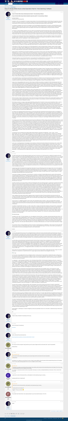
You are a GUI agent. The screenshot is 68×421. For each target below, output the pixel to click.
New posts (6, 5)
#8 (62, 352)
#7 (62, 342)
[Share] (61, 12)
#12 (62, 392)
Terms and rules (50, 418)
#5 (62, 323)
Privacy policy (55, 418)
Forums (10, 3)
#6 (62, 333)
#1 (62, 12)
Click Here (14, 327)
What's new (15, 3)
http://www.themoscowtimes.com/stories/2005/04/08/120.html (23, 337)
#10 (62, 373)
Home (6, 3)
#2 (62, 153)
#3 (62, 231)
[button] (18, 4)
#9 (62, 363)
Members (21, 3)
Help (58, 418)
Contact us (45, 418)
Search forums (11, 5)
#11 (62, 381)
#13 (62, 401)
